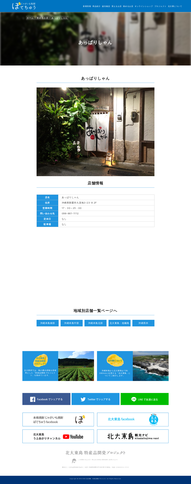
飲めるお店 (42, 18)
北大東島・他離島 (119, 323)
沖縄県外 (143, 323)
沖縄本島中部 (71, 323)
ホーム (30, 18)
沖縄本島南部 (47, 323)
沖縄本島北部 (95, 323)
